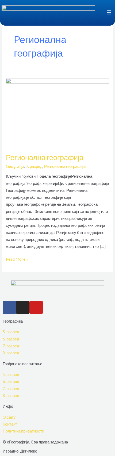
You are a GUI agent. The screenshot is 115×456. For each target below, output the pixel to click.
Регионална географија (44, 157)
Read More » (17, 258)
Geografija (15, 166)
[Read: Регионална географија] (57, 112)
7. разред (34, 166)
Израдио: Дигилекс (20, 451)
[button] (101, 13)
